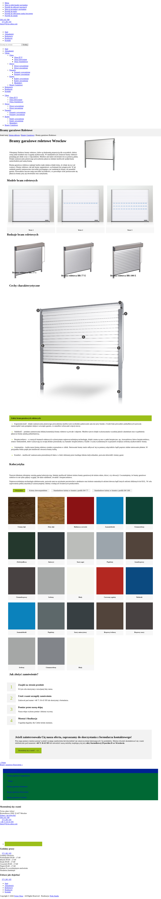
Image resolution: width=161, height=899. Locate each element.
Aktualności (9, 51)
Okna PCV (18, 57)
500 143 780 (4, 20)
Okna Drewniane (20, 59)
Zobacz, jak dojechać (8, 815)
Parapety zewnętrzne (22, 74)
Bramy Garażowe (16, 85)
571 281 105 (6, 22)
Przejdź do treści (11, 11)
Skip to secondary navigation (15, 9)
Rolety (11, 76)
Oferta (7, 53)
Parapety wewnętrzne (22, 72)
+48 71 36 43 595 (7, 822)
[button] (28, 750)
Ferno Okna (18, 896)
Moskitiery (18, 83)
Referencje (9, 87)
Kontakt (8, 91)
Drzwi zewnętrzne (21, 68)
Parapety (12, 70)
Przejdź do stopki (11, 16)
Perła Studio (54, 896)
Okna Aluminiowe (21, 62)
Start (6, 49)
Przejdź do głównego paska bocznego (19, 14)
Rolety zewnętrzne (21, 81)
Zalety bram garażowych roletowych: (26, 418)
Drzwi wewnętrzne (21, 66)
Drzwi (11, 64)
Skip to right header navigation (16, 5)
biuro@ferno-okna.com (8, 24)
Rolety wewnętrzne (21, 79)
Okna (11, 55)
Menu (7, 3)
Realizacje (8, 89)
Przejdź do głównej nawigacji (16, 7)
